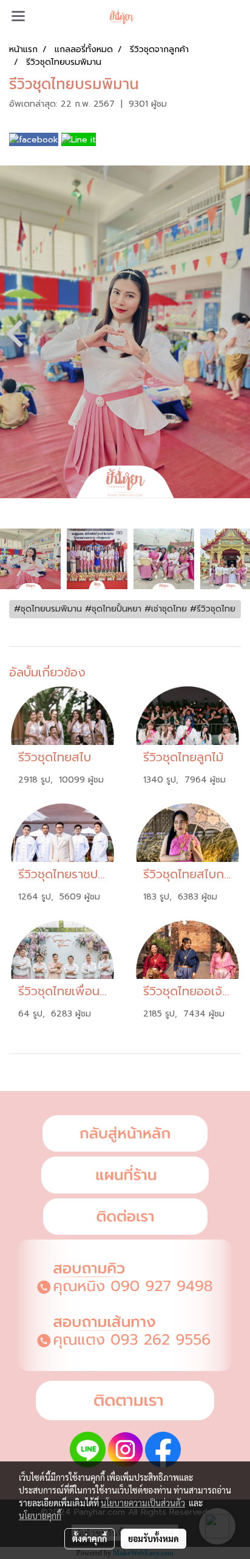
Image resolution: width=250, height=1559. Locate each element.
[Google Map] (125, 1175)
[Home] (125, 1133)
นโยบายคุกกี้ (40, 1515)
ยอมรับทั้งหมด (153, 1538)
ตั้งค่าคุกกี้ (89, 1538)
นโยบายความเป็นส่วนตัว (143, 1502)
